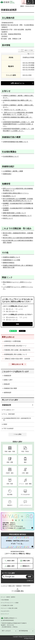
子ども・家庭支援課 (9, 414)
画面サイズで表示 (28, 50)
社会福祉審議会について (11, 156)
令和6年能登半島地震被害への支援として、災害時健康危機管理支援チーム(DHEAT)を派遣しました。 (18, 124)
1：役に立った (8, 309)
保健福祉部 (7, 375)
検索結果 (7, 384)
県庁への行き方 (6, 630)
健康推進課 (7, 392)
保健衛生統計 (7, 174)
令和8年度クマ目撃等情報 (12, 341)
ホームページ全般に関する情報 (9, 608)
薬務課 (5, 424)
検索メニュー (33, 2)
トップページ (4, 585)
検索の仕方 (30, 580)
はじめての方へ (6, 611)
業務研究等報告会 (8, 262)
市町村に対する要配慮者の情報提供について (17, 215)
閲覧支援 (28, 2)
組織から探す (8, 380)
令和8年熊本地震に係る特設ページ (15, 345)
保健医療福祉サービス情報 (11, 260)
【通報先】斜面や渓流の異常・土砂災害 (17, 358)
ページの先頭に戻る (17, 591)
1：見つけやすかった (11, 317)
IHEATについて (8, 218)
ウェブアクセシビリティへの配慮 (10, 602)
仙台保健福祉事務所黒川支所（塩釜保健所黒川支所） (17, 419)
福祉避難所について (9, 196)
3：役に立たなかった (11, 311)
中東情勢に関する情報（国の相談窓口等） (17, 350)
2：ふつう (19, 309)
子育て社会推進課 (8, 428)
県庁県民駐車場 (23, 630)
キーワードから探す (8, 573)
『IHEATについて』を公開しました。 (15, 110)
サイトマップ (5, 614)
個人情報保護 (5, 599)
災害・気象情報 (24, 2)
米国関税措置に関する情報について (15, 354)
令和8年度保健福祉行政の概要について (15, 141)
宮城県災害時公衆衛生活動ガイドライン (16, 193)
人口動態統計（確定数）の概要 (13, 171)
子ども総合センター (9, 410)
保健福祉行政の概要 (10, 388)
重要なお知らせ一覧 (17, 364)
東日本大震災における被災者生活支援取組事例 (18, 238)
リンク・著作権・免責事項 (8, 597)
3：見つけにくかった (11, 320)
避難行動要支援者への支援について (14, 213)
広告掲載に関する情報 (7, 605)
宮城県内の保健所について (11, 257)
